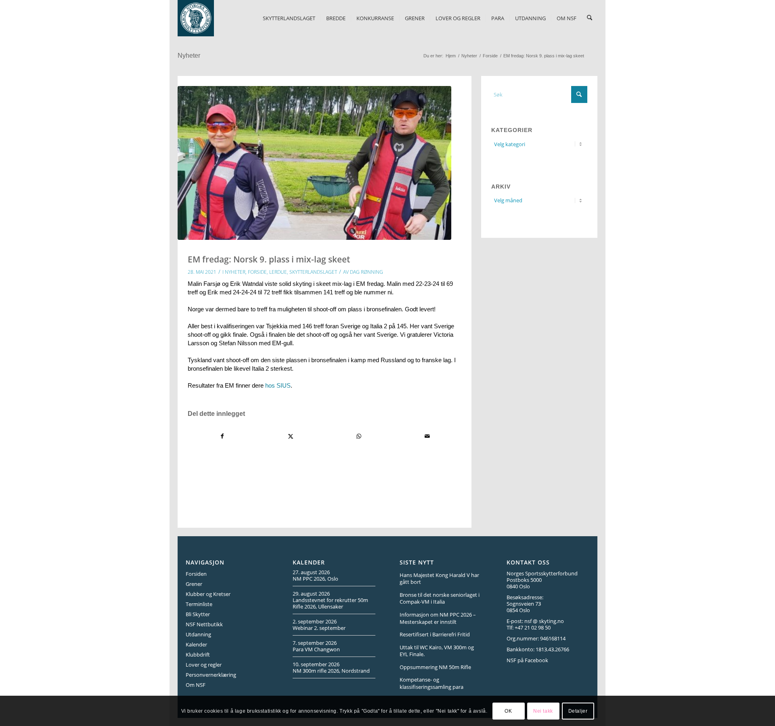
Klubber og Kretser (208, 594)
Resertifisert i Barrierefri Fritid (435, 634)
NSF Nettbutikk (204, 624)
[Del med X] (291, 436)
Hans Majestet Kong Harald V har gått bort (439, 578)
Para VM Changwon (316, 649)
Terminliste (199, 604)
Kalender (196, 644)
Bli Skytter (198, 614)
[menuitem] (289, 18)
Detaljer (578, 710)
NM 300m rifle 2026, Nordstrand (331, 670)
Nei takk (543, 710)
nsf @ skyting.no (544, 621)
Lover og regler (204, 664)
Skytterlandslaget (313, 272)
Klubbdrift (198, 654)
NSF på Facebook (527, 660)
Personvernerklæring (211, 674)
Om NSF (195, 684)
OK (508, 710)
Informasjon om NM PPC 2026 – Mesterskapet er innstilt (438, 618)
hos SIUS (278, 385)
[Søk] (589, 18)
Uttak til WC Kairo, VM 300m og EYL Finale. (437, 651)
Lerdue (278, 272)
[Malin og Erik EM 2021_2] (314, 163)
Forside (257, 272)
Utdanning (198, 634)
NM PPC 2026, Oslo (315, 578)
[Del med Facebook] (222, 436)
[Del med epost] (427, 436)
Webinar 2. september (319, 628)
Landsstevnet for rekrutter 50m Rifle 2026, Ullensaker (330, 603)
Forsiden (196, 573)
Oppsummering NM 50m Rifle (435, 667)
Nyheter (189, 55)
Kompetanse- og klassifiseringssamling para (431, 683)
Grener (194, 584)
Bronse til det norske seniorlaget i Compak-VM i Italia (440, 598)
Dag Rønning (366, 272)
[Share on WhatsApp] (359, 436)
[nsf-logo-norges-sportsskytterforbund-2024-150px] (196, 18)
